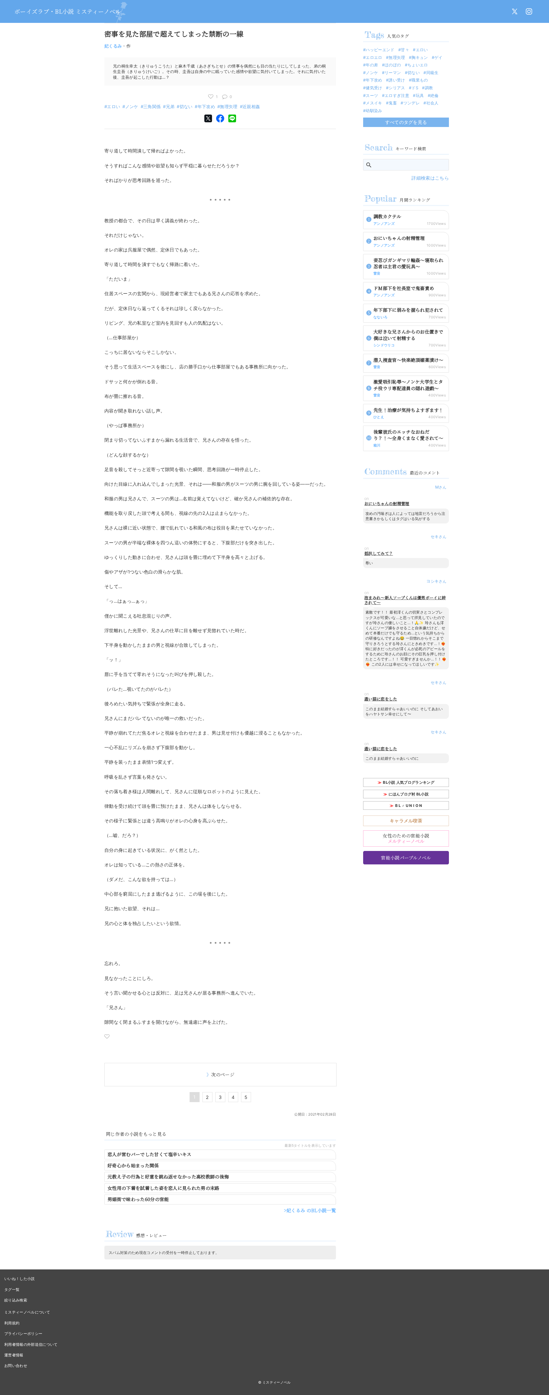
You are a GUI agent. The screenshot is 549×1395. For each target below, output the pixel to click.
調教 (429, 87)
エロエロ (374, 57)
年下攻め (206, 106)
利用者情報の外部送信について (30, 1344)
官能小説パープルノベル (406, 857)
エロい (113, 106)
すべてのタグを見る (406, 122)
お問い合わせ (15, 1365)
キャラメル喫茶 (406, 820)
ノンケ (131, 106)
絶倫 (434, 95)
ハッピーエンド (380, 49)
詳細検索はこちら (430, 178)
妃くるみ (113, 46)
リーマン (393, 72)
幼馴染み (374, 110)
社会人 (432, 102)
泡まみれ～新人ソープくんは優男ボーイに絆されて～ (405, 600)
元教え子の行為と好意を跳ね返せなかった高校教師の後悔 (168, 1176)
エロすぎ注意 (397, 95)
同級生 (432, 72)
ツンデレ (411, 102)
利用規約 (11, 1323)
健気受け (374, 87)
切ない (186, 106)
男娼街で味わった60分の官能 (138, 1199)
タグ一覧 (11, 1289)
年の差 (372, 64)
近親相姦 (251, 106)
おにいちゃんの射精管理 (386, 503)
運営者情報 (13, 1355)
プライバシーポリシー (23, 1333)
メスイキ (374, 102)
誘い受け (397, 80)
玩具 (420, 95)
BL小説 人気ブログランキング (408, 782)
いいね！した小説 (19, 1278)
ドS (414, 87)
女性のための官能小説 (406, 838)
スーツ (372, 95)
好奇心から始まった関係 (133, 1165)
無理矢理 (228, 106)
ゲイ (438, 57)
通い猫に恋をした (380, 698)
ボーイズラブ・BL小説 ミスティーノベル (67, 11)
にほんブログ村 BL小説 (409, 794)
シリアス (397, 87)
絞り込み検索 (15, 1300)
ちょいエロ (417, 64)
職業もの (419, 80)
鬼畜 (393, 102)
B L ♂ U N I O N (408, 805)
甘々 (405, 49)
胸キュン (419, 57)
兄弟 (170, 106)
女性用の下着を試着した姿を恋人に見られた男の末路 (164, 1188)
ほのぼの (393, 64)
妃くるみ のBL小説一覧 (311, 1210)
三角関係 (152, 106)
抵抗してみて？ (378, 553)
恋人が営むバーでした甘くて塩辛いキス (150, 1154)
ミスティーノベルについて (27, 1312)
